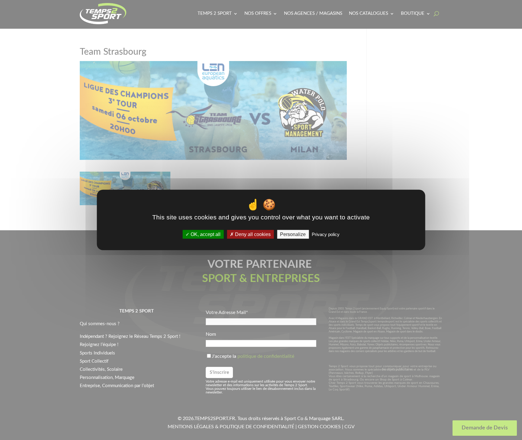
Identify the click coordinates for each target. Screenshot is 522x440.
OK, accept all (205, 234)
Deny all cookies (252, 234)
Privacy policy (326, 234)
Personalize (293, 234)
